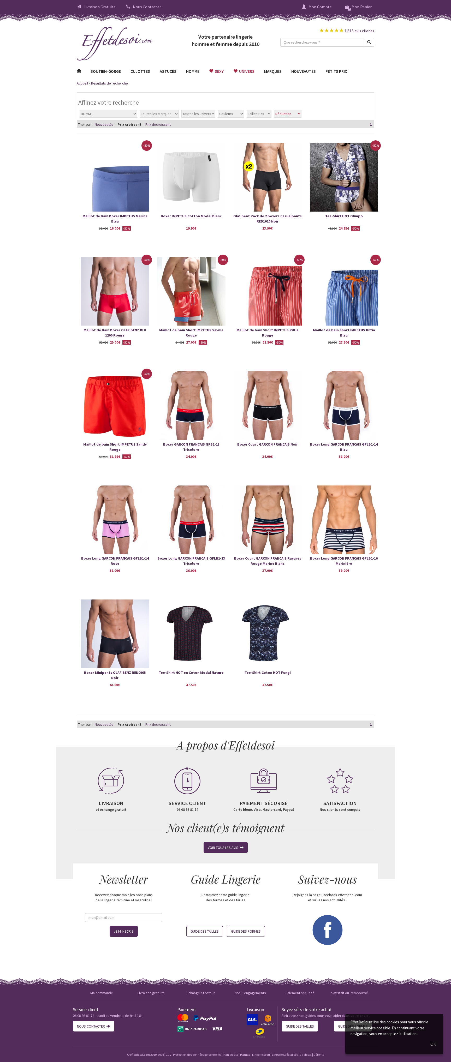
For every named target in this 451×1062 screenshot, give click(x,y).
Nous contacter (91, 1026)
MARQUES (273, 71)
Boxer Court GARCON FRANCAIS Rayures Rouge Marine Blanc (267, 561)
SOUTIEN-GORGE (106, 71)
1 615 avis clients (359, 30)
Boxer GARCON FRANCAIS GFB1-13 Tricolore (191, 447)
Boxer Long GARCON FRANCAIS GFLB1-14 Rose (115, 561)
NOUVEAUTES (303, 71)
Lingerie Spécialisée (285, 1055)
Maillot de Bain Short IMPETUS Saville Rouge (191, 333)
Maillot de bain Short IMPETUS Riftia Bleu (344, 333)
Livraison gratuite (151, 993)
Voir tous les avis (224, 847)
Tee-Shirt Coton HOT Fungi (268, 672)
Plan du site (230, 1055)
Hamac (245, 1055)
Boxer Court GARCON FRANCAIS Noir (267, 444)
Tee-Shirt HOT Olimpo (344, 216)
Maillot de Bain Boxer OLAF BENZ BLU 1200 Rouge (115, 333)
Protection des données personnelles (197, 1055)
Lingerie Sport (261, 1055)
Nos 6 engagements (250, 993)
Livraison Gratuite (100, 6)
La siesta (306, 1055)
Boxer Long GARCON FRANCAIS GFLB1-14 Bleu (344, 447)
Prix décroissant (158, 124)
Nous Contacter (147, 6)
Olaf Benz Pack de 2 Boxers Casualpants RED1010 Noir (267, 219)
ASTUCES (168, 71)
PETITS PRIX (336, 71)
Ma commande (101, 993)
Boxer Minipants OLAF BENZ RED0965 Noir (115, 675)
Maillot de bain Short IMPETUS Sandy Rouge (115, 447)
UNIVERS (246, 71)
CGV (168, 1055)
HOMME (192, 71)
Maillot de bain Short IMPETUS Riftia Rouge (267, 333)
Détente (318, 1055)
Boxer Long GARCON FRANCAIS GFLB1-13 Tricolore (191, 561)
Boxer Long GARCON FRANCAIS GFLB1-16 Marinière (344, 561)
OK (433, 1044)
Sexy (218, 71)
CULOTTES (140, 71)
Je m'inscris (124, 931)
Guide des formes (246, 931)
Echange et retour (201, 993)
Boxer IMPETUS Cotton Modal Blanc (191, 216)
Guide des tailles (205, 931)
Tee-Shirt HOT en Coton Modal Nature (191, 672)
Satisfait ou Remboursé (349, 993)
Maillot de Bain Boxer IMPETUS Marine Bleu (114, 219)
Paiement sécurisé (300, 993)
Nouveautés (104, 124)
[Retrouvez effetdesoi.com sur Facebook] (327, 929)
